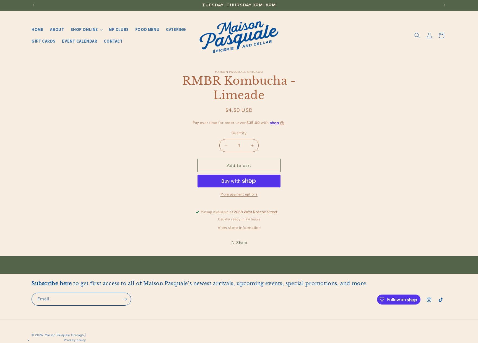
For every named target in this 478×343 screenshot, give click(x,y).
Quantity (239, 133)
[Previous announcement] (33, 5)
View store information (239, 227)
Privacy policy (75, 340)
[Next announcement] (444, 5)
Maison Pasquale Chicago (64, 335)
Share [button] (241, 242)
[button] (86, 29)
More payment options (239, 194)
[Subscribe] (125, 299)
